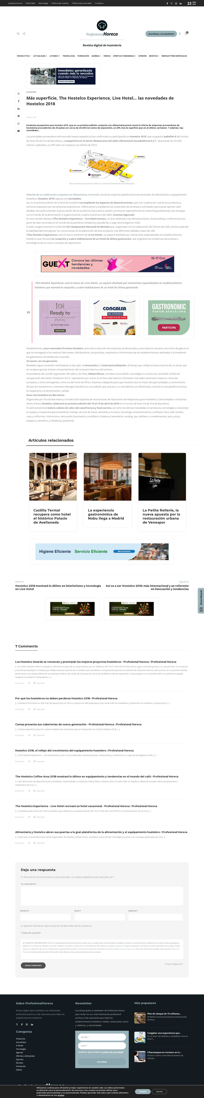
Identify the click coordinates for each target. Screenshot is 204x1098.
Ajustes (159, 1091)
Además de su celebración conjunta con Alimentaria (56, 194)
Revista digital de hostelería (102, 45)
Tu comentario (28, 884)
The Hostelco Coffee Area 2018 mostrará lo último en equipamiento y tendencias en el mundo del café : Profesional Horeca (96, 776)
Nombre (24, 911)
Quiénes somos (15, 3)
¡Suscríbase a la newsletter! (161, 34)
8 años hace (19, 761)
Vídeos (107, 56)
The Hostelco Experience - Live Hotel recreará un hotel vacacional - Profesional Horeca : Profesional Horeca (86, 806)
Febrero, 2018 (31, 117)
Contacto (99, 3)
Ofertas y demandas (123, 56)
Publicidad (30, 3)
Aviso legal (43, 3)
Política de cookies (60, 3)
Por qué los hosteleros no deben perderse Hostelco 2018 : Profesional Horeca (66, 698)
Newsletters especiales (174, 56)
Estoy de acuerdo (32, 933)
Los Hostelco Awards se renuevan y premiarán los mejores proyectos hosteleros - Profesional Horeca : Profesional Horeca (95, 661)
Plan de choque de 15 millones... (164, 1013)
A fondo (54, 56)
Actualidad (39, 56)
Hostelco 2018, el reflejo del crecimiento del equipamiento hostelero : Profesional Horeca (74, 750)
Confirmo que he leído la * (101, 1052)
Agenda (95, 56)
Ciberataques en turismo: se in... (164, 1052)
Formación (83, 56)
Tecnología (69, 56)
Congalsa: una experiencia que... (164, 1033)
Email (77, 911)
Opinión (142, 56)
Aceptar (143, 1091)
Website (133, 911)
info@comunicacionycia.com (125, 949)
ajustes (61, 1095)
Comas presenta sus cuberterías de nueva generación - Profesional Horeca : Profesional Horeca (78, 724)
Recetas (153, 56)
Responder (41, 683)
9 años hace (19, 683)
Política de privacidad (81, 3)
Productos (23, 56)
